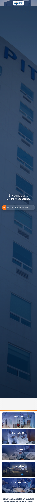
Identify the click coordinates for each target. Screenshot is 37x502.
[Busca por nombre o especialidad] (4, 207)
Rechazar (22, 497)
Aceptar (30, 497)
